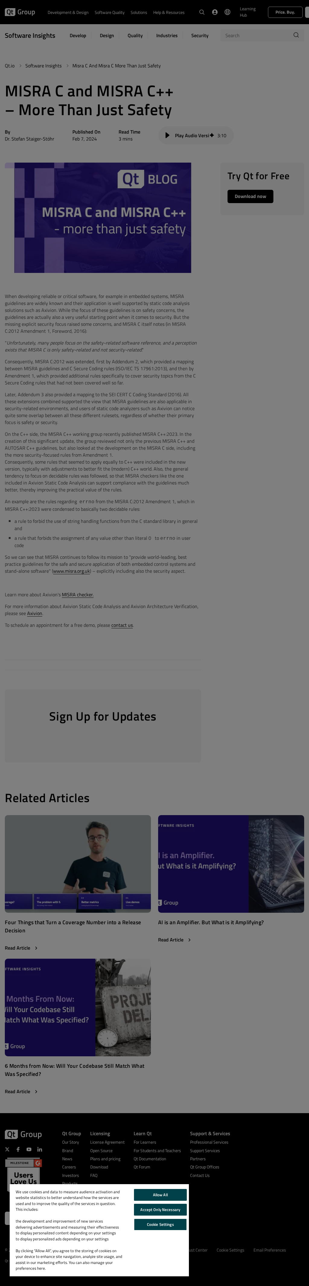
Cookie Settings (160, 1224)
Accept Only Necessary (160, 1210)
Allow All (160, 1195)
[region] (99, 1230)
